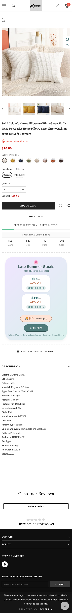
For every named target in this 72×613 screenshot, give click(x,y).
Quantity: (6, 183)
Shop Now (36, 327)
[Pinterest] (5, 564)
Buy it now (36, 216)
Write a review (36, 506)
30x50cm (6, 175)
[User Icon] (57, 5)
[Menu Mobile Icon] (4, 6)
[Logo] (36, 5)
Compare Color (60, 91)
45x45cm (19, 175)
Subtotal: (6, 196)
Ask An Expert (47, 351)
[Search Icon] (13, 5)
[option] (36, 62)
